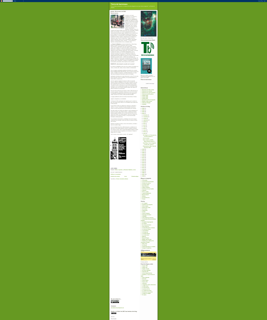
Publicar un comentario (116, 174)
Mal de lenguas (145, 194)
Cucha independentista (147, 273)
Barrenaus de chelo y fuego (148, 89)
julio (144, 123)
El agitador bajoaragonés (147, 222)
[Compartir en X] (114, 168)
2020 (143, 152)
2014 (143, 162)
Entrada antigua (135, 176)
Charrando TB (145, 271)
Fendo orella (145, 281)
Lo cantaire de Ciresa (146, 290)
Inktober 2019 (145, 95)
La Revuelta (125, 169)
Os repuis (144, 294)
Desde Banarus (145, 185)
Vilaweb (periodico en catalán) (148, 246)
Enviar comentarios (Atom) (122, 178)
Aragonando (144, 210)
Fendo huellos (145, 280)
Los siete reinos (145, 235)
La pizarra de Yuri (146, 289)
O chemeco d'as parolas (147, 291)
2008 (143, 172)
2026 (143, 108)
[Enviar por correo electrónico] (111, 168)
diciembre (145, 115)
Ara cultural (144, 209)
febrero (145, 131)
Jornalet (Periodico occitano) (148, 227)
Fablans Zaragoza (146, 187)
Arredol (143, 211)
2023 (143, 113)
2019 (143, 154)
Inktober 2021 (145, 98)
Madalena (130, 169)
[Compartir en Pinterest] (116, 168)
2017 (143, 157)
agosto (145, 121)
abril (144, 128)
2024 (143, 111)
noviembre (145, 116)
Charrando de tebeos (146, 214)
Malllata (144, 196)
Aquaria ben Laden (146, 207)
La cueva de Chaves (146, 229)
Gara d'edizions (145, 226)
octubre (145, 118)
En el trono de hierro (146, 224)
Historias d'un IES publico (148, 94)
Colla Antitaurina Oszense (147, 217)
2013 (143, 164)
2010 (143, 169)
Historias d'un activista (147, 91)
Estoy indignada (145, 277)
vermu (134, 169)
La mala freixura (145, 287)
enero (144, 133)
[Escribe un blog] (112, 168)
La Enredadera (145, 230)
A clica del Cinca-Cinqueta (148, 181)
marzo (144, 130)
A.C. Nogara (144, 203)
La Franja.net (145, 232)
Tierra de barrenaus (119, 4)
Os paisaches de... (146, 197)
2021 (143, 150)
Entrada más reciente (115, 176)
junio (144, 125)
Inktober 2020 (145, 96)
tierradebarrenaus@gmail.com (117, 307)
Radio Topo (144, 243)
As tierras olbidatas (146, 270)
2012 (143, 165)
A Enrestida (144, 180)
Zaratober (144, 104)
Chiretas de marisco (146, 183)
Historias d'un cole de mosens (148, 92)
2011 (143, 167)
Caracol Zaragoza (146, 213)
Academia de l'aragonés (147, 204)
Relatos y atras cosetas (147, 101)
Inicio (125, 176)
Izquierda (120, 169)
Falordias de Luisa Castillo (148, 188)
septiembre (145, 120)
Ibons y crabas (145, 191)
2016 (143, 159)
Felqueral (144, 190)
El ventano (144, 223)
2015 (143, 160)
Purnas (143, 198)
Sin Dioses (144, 245)
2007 (143, 174)
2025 (143, 110)
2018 (143, 155)
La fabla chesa (145, 286)
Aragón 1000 (145, 265)
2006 (143, 176)
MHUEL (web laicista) (146, 239)
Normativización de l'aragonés (148, 99)
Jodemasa (144, 283)
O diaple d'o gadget (146, 293)
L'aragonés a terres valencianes (149, 284)
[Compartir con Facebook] (115, 168)
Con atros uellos (145, 184)
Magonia (144, 236)
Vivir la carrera (146, 138)
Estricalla (144, 278)
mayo (144, 126)
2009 (143, 171)
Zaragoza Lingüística (146, 248)
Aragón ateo (144, 267)
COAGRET (144, 216)
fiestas (116, 169)
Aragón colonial (145, 268)
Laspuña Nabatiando (146, 193)
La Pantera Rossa (146, 233)
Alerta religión (145, 206)
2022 (143, 149)
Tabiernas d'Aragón (146, 102)
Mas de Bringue (145, 237)
